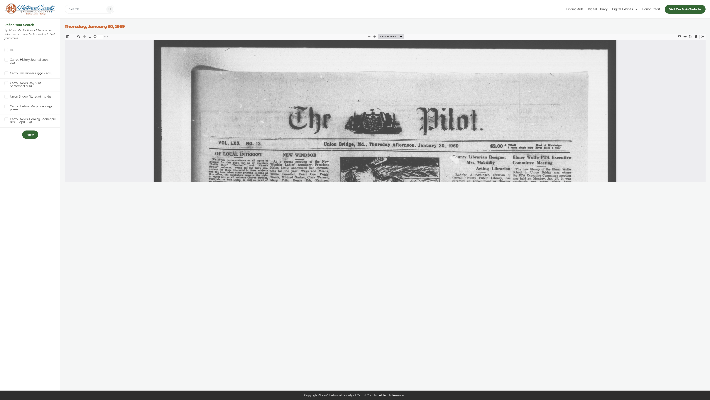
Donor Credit (651, 9)
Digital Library (598, 9)
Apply (30, 134)
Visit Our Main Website (685, 9)
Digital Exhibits (622, 9)
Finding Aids (574, 9)
